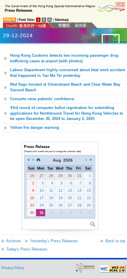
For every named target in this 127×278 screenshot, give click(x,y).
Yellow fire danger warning (34, 128)
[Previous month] (33, 160)
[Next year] (91, 160)
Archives (13, 241)
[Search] (92, 224)
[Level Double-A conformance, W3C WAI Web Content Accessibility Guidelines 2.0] (113, 269)
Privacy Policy (12, 268)
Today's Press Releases (27, 249)
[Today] (38, 160)
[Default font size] (38, 19)
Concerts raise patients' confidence (42, 99)
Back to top (115, 241)
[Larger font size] (44, 19)
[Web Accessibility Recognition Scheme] (85, 267)
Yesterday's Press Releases (54, 241)
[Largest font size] (49, 19)
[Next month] (86, 160)
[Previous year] (29, 160)
